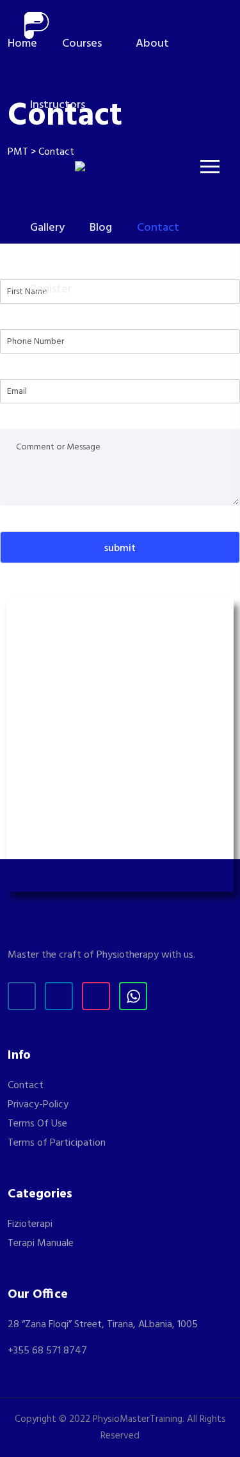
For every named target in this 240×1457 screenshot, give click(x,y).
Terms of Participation (57, 1143)
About (152, 44)
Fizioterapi (30, 1224)
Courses (82, 44)
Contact (158, 228)
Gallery (47, 228)
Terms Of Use (37, 1124)
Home (22, 44)
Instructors (57, 105)
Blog (101, 228)
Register (51, 289)
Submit (120, 548)
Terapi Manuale (41, 1243)
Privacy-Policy (38, 1104)
